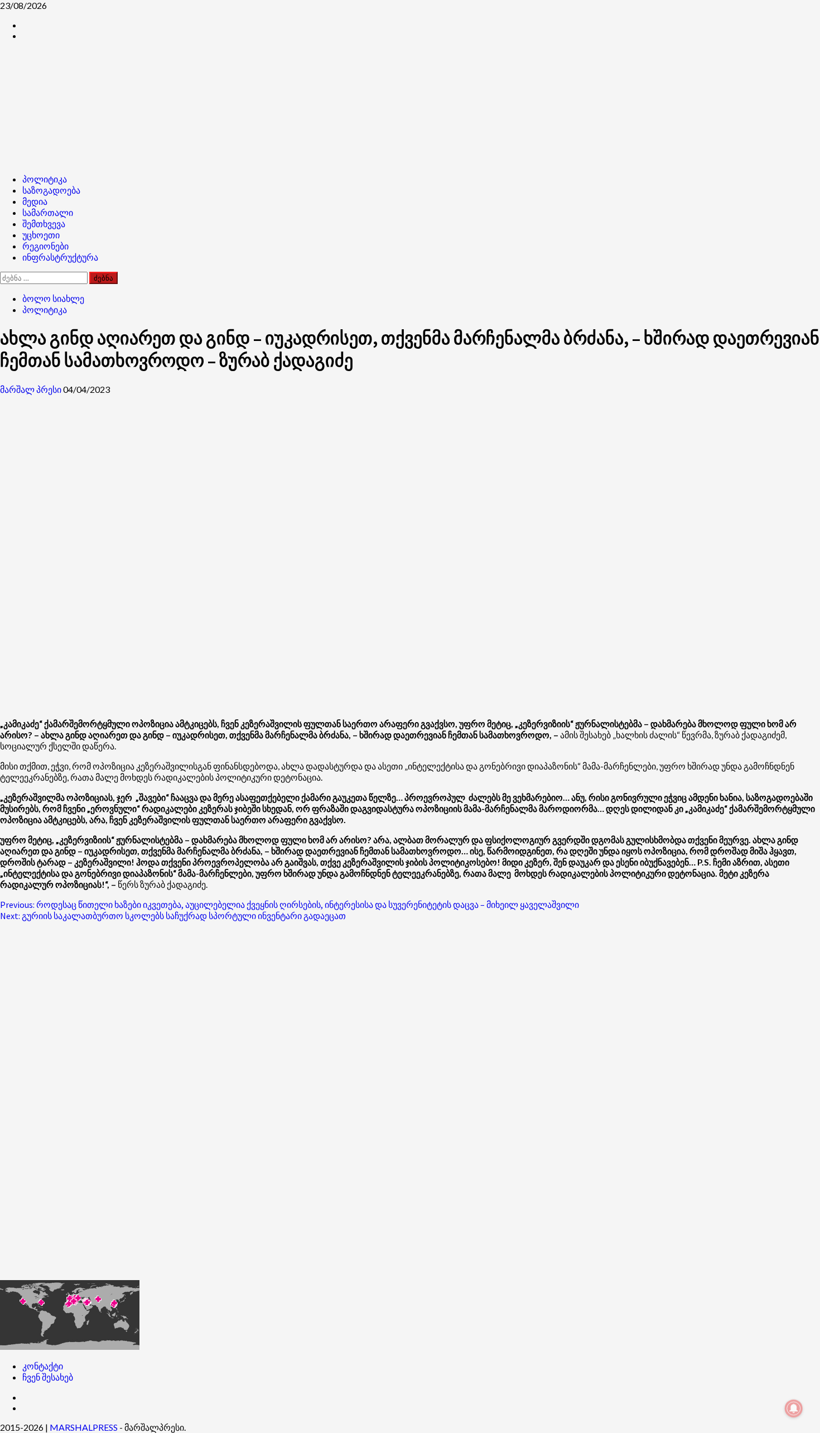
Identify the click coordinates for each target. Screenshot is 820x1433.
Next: (173, 915)
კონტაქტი (42, 1365)
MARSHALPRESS (84, 1427)
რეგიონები (45, 246)
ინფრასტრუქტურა (60, 257)
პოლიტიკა (44, 179)
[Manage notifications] (794, 1408)
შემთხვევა (43, 223)
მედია (34, 201)
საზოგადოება (51, 190)
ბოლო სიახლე (53, 298)
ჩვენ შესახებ (47, 1377)
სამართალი (47, 212)
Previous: (289, 904)
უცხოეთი (41, 235)
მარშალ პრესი (31, 389)
